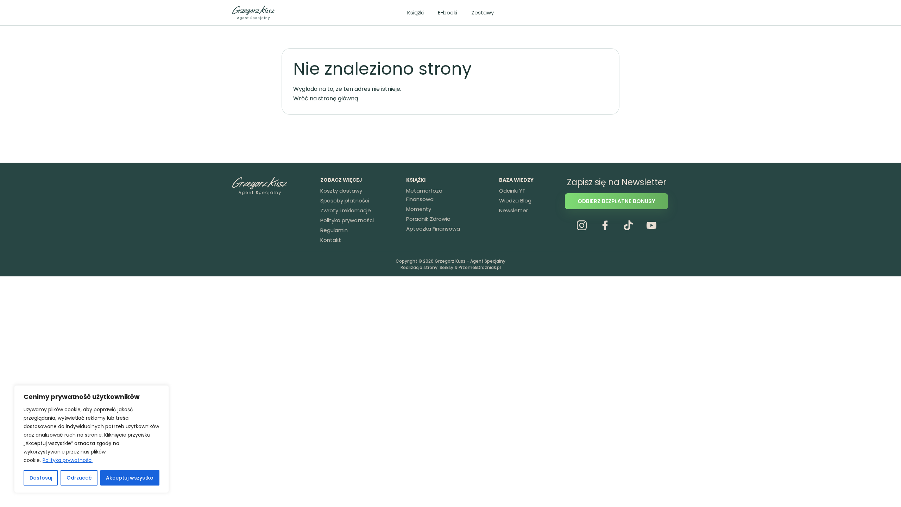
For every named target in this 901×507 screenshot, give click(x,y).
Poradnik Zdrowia (428, 219)
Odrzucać (79, 477)
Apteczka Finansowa (433, 228)
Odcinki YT (512, 190)
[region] (91, 439)
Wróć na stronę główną (325, 98)
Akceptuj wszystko (129, 477)
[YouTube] (651, 225)
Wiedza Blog (515, 200)
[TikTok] (628, 225)
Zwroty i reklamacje (345, 210)
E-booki (447, 12)
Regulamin (334, 230)
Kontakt (330, 240)
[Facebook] (605, 225)
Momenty (418, 209)
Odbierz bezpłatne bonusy (616, 201)
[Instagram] (582, 225)
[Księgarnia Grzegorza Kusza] (253, 13)
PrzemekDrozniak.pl (480, 267)
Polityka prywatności (68, 460)
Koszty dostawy (341, 190)
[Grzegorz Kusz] (259, 186)
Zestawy (482, 12)
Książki (415, 12)
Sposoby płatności (344, 200)
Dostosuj (41, 477)
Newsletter (513, 210)
